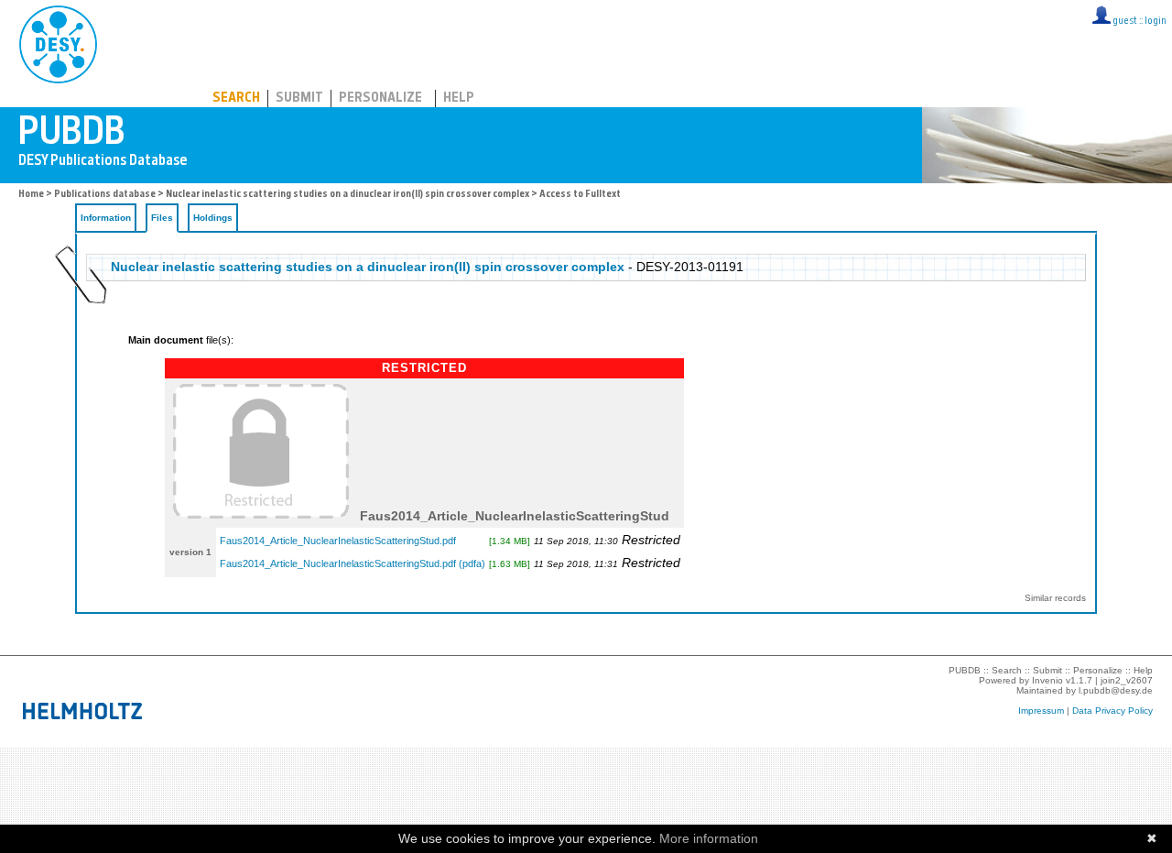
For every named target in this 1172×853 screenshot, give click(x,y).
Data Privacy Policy (1112, 710)
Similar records (1055, 598)
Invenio (1047, 680)
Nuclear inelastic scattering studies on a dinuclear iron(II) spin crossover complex (347, 195)
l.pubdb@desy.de (1116, 690)
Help (458, 98)
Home (31, 195)
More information (708, 838)
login (1156, 21)
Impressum (1041, 710)
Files (162, 218)
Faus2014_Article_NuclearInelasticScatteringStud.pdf (338, 540)
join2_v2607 (1127, 680)
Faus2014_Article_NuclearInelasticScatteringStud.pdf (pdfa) (352, 563)
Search (236, 98)
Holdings (213, 218)
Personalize (380, 98)
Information (106, 218)
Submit (299, 98)
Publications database (105, 195)
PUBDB (139, 41)
